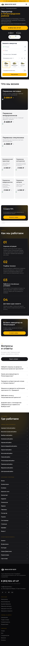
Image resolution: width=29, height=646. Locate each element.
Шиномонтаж (4, 617)
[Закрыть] (28, 1)
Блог (2, 633)
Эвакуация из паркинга (6, 611)
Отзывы (3, 630)
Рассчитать (14, 74)
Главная (3, 8)
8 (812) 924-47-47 (14, 28)
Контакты (3, 640)
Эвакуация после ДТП (6, 608)
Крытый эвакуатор (5, 601)
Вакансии (3, 637)
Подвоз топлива (5, 619)
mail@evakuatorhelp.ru (6, 586)
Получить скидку (14, 217)
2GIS (12, 592)
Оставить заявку (14, 333)
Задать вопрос (14, 359)
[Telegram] (2, 592)
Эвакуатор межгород (6, 606)
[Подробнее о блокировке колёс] (13, 58)
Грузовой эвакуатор (6, 604)
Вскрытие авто (4, 624)
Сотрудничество (5, 635)
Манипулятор (4, 599)
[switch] (24, 70)
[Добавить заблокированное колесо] (24, 58)
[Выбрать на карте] (25, 46)
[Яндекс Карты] (9, 592)
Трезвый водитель (5, 622)
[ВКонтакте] (5, 592)
